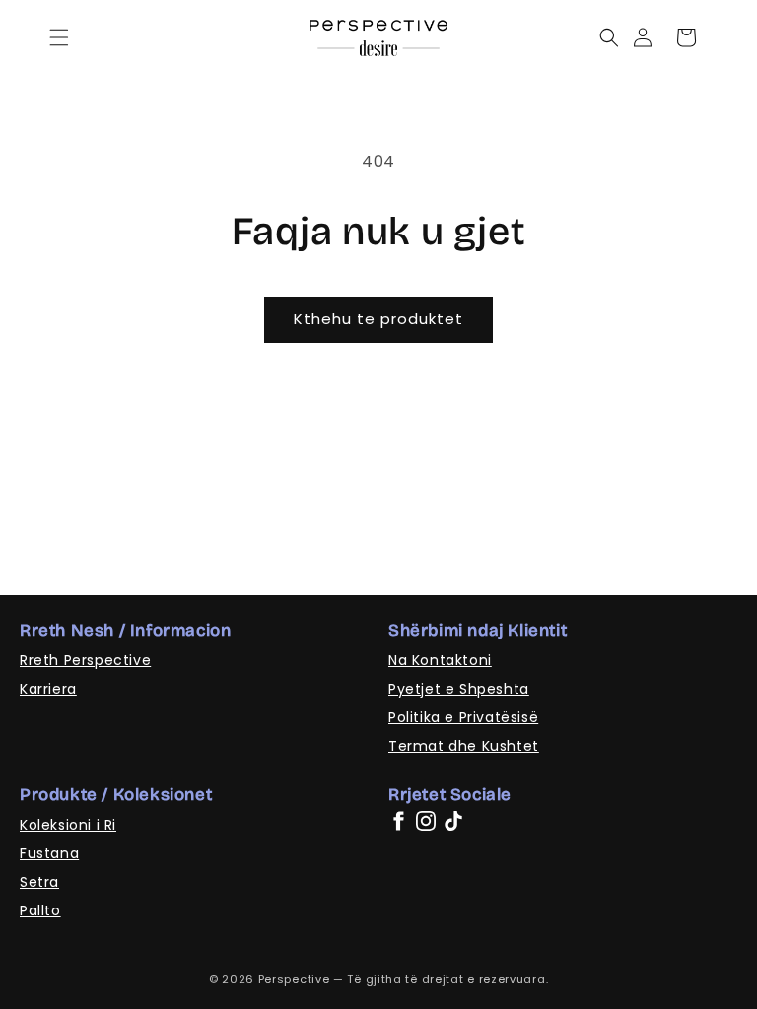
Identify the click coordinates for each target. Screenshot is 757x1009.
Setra (39, 882)
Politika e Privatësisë (463, 717)
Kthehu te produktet (378, 318)
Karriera (48, 689)
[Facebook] (398, 821)
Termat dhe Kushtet (463, 746)
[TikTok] (453, 821)
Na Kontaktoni (440, 660)
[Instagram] (426, 821)
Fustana (49, 853)
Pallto (40, 910)
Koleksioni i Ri (68, 825)
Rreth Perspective (85, 660)
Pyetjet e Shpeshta (458, 689)
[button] (59, 37)
